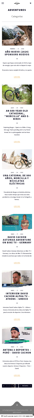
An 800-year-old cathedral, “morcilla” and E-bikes (17, 114)
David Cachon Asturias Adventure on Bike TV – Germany (17, 240)
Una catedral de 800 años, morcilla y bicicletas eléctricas (17, 179)
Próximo (25, 386)
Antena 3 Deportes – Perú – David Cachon (17, 351)
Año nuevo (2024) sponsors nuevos (17, 53)
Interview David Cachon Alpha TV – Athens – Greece (17, 296)
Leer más (17, 77)
